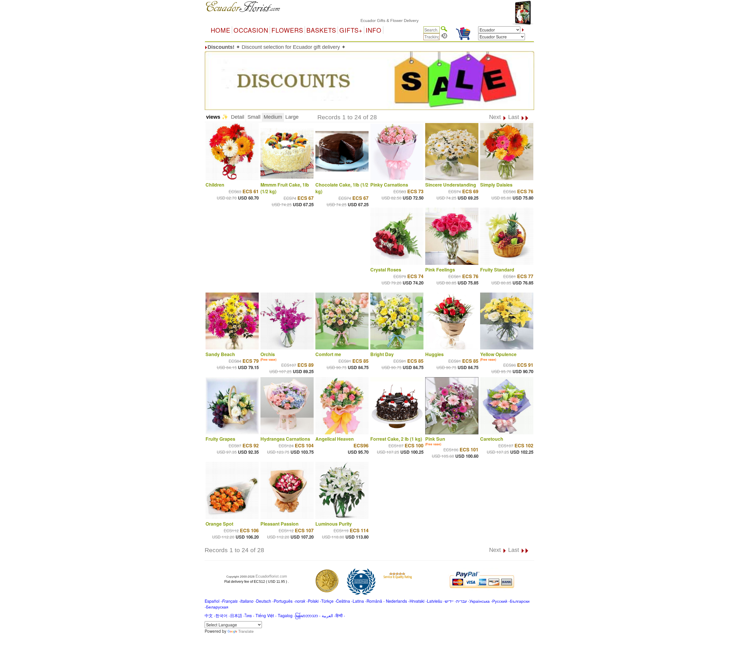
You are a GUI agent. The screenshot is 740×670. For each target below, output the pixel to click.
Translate (246, 631)
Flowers (287, 30)
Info (374, 30)
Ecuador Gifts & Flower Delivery (367, 20)
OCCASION (251, 30)
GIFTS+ (350, 30)
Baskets (321, 30)
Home (220, 30)
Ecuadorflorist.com (271, 576)
